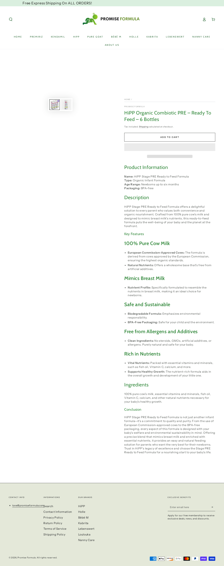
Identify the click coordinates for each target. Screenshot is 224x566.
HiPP (81, 506)
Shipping (143, 126)
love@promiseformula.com (28, 505)
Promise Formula (134, 106)
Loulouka (84, 534)
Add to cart (169, 137)
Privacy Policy (53, 517)
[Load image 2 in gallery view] (66, 104)
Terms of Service (54, 528)
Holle (81, 511)
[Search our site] (10, 19)
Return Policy (52, 523)
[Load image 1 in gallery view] (54, 104)
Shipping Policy (54, 534)
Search (48, 506)
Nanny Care (86, 540)
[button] (169, 147)
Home (127, 99)
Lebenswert (86, 528)
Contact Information (57, 511)
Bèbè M (83, 517)
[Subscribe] (213, 507)
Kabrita (83, 523)
